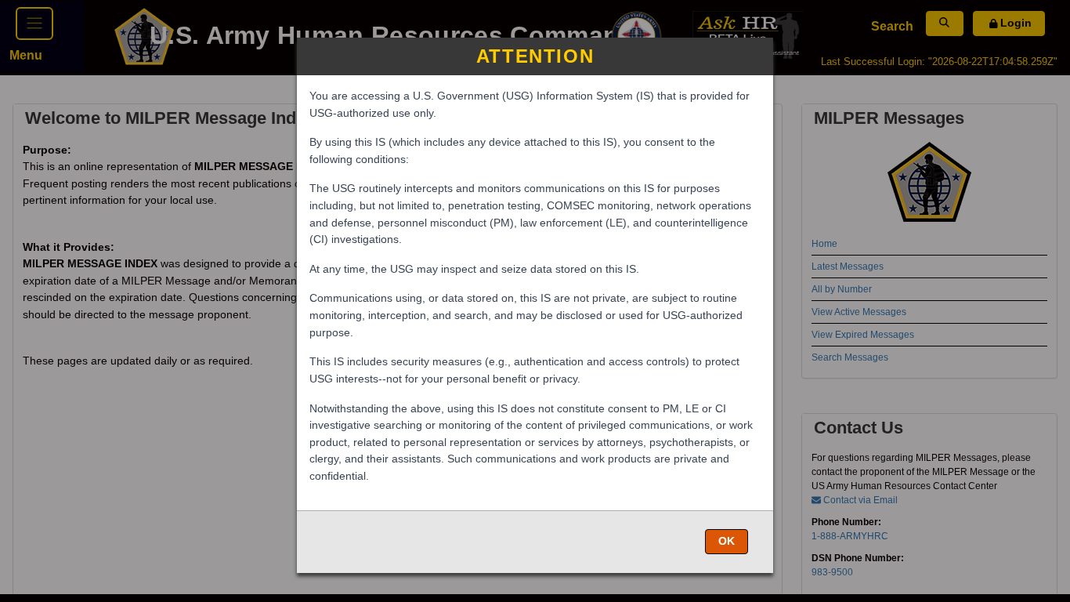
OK (726, 541)
